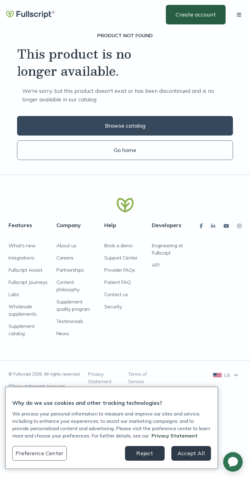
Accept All (191, 453)
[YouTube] (226, 226)
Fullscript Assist (25, 270)
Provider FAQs (119, 270)
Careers (64, 258)
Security (113, 306)
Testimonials (69, 321)
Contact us (116, 294)
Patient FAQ (117, 282)
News (62, 333)
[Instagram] (239, 226)
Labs (14, 294)
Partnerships (70, 270)
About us (66, 245)
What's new (22, 245)
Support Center (121, 258)
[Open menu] (240, 14)
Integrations (21, 258)
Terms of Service (137, 377)
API (155, 265)
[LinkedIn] (213, 226)
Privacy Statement (100, 377)
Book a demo (118, 245)
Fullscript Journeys (28, 282)
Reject (144, 453)
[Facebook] (201, 226)
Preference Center (39, 453)
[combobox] (226, 375)
